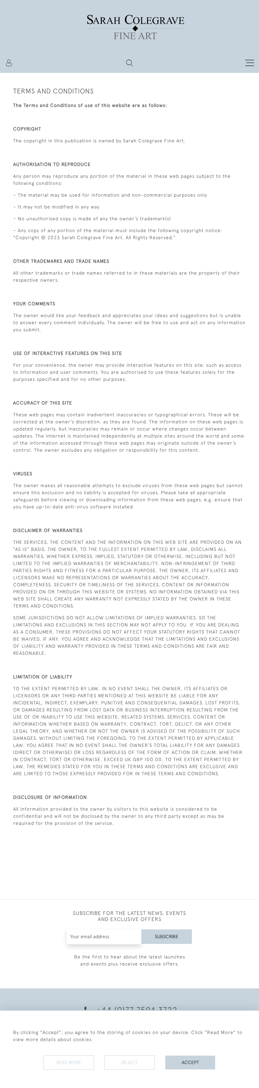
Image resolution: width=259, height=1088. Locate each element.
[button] (129, 63)
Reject (129, 1062)
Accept (190, 1062)
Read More (68, 1062)
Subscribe (166, 936)
